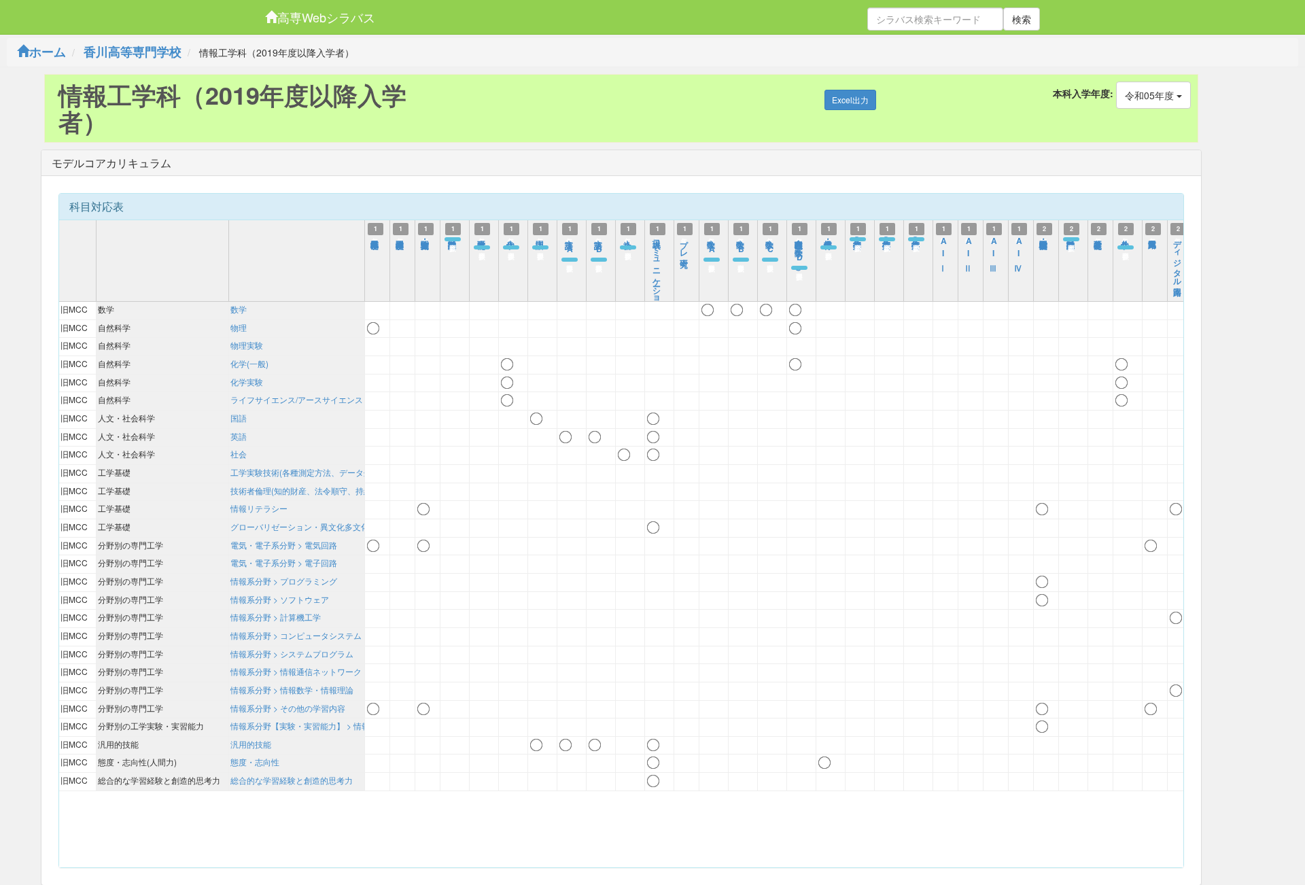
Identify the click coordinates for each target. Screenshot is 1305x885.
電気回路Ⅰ (1153, 239)
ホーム (47, 51)
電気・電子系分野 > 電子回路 (283, 562)
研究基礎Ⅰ (482, 239)
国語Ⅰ (540, 239)
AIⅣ (1019, 251)
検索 (1021, 19)
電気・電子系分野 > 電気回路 (283, 545)
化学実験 (246, 381)
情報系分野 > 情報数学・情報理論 (291, 689)
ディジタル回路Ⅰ (1178, 263)
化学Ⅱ (1125, 239)
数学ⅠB (741, 245)
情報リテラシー (259, 508)
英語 (238, 436)
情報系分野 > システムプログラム (291, 653)
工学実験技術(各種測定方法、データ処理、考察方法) (326, 472)
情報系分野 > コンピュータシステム (296, 635)
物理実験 (246, 345)
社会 (238, 453)
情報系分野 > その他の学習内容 (287, 708)
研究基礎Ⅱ (1098, 239)
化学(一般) (249, 363)
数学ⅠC (770, 245)
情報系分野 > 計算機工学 (275, 617)
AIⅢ (994, 251)
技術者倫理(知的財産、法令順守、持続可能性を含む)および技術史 (351, 490)
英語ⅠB (599, 245)
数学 (238, 309)
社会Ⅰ (628, 239)
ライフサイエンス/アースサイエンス (296, 399)
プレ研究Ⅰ (684, 248)
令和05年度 (1151, 95)
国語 (238, 417)
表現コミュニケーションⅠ (657, 277)
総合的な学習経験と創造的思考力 (291, 780)
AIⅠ (943, 251)
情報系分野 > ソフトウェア (279, 599)
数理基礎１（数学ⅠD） (799, 249)
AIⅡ (968, 251)
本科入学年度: (1083, 93)
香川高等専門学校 (132, 51)
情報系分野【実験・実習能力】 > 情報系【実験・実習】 (332, 725)
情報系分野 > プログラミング (283, 581)
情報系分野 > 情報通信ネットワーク (296, 671)
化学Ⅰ (511, 239)
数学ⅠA (712, 245)
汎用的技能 (250, 744)
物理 (238, 327)
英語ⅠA (569, 245)
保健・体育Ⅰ (828, 239)
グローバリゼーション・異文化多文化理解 (307, 526)
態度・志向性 (254, 761)
